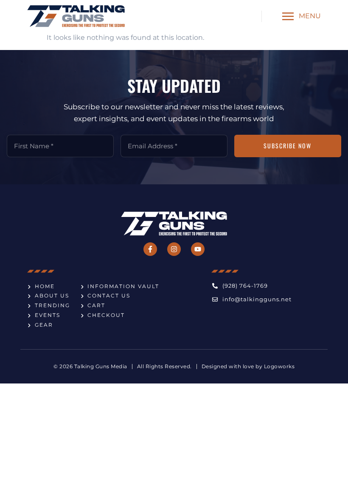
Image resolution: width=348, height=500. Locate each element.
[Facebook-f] (150, 249)
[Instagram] (174, 249)
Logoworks (279, 366)
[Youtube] (198, 249)
